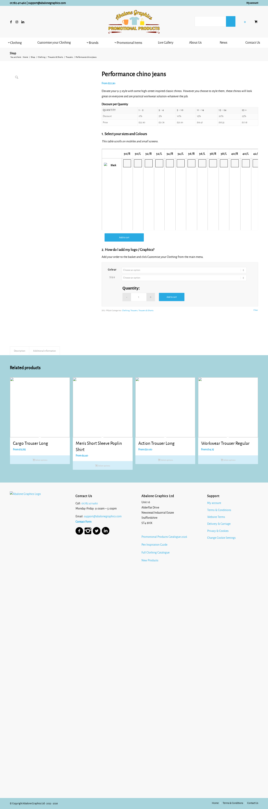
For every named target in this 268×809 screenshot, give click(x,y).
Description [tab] (19, 350)
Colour (112, 269)
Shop (13, 53)
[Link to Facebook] (11, 22)
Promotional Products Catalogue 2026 (164, 536)
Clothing (125, 310)
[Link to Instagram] (17, 22)
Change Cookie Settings (221, 537)
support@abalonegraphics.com (47, 3)
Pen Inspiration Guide (154, 544)
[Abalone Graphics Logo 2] (133, 22)
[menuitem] (251, 3)
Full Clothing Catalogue (155, 552)
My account (252, 3)
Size (112, 277)
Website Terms (216, 516)
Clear (255, 310)
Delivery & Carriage (219, 523)
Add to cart (124, 237)
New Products (150, 560)
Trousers (134, 310)
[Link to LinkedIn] (23, 22)
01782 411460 (18, 3)
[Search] (230, 21)
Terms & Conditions (219, 510)
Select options (41, 460)
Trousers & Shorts (146, 310)
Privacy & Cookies (218, 530)
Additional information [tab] (44, 350)
